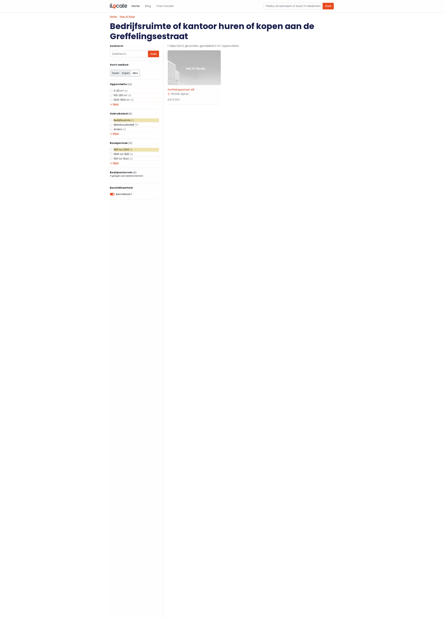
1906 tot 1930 (123, 154)
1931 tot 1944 (123, 158)
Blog (148, 6)
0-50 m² (121, 91)
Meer (116, 104)
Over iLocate (165, 6)
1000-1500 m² (124, 100)
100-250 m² (122, 95)
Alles (135, 73)
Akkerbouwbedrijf (126, 124)
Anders (120, 129)
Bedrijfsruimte (124, 120)
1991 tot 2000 (123, 149)
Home (135, 6)
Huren (115, 73)
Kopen (126, 73)
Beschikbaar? (124, 194)
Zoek (328, 6)
